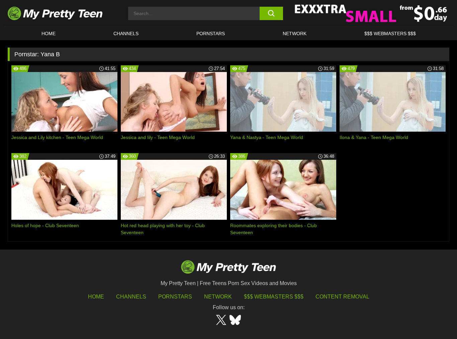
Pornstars (210, 33)
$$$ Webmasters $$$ (273, 296)
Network (294, 33)
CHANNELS (126, 33)
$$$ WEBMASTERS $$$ (390, 33)
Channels (131, 296)
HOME (48, 33)
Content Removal (342, 296)
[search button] (271, 13)
